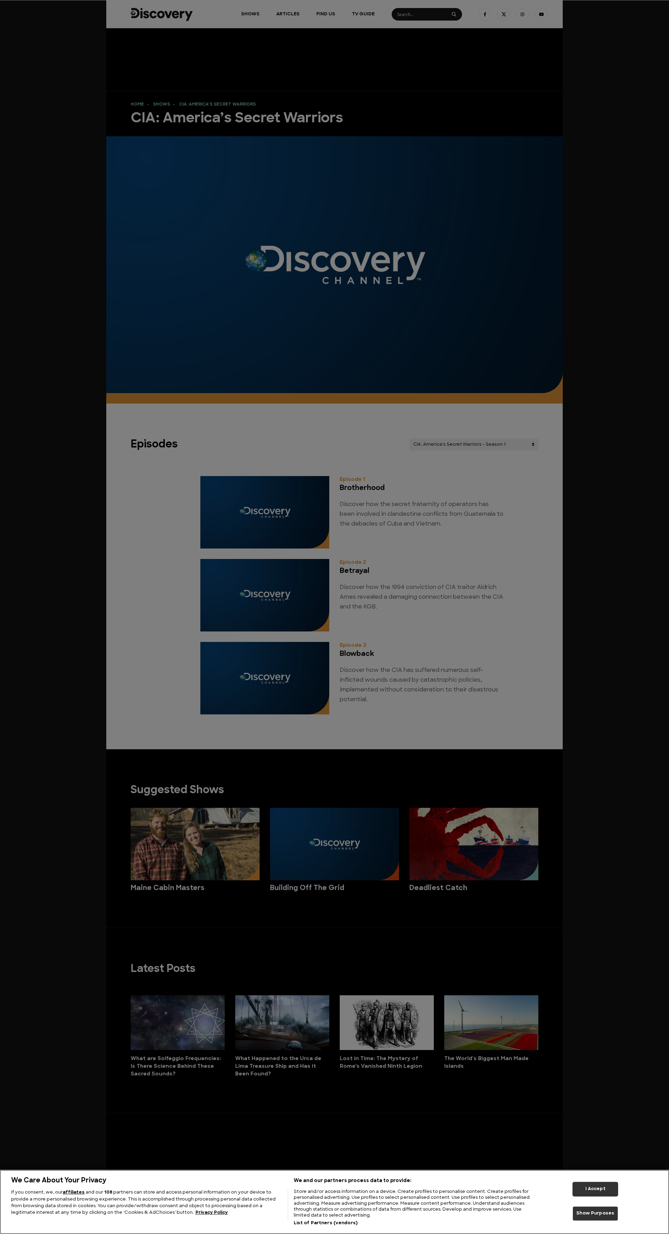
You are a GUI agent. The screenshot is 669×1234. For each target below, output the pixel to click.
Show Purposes (595, 1213)
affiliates (74, 1192)
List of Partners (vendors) (325, 1223)
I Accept (595, 1189)
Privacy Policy (211, 1213)
